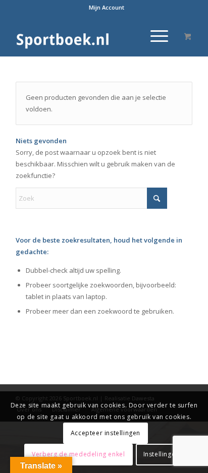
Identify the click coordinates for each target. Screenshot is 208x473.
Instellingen (161, 454)
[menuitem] (106, 7)
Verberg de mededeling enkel (78, 454)
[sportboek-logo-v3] (86, 36)
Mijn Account (106, 7)
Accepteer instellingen (105, 433)
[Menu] (154, 36)
